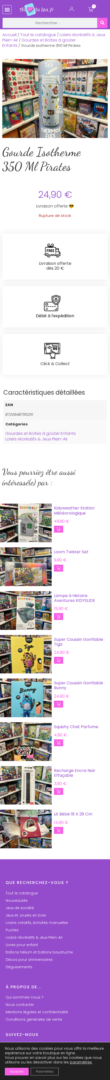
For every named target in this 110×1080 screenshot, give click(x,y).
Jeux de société (20, 907)
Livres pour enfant (22, 944)
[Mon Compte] (71, 10)
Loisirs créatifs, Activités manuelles (37, 922)
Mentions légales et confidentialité (37, 1012)
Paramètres (44, 1071)
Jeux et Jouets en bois (26, 915)
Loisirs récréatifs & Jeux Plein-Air (36, 439)
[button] (7, 9)
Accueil (9, 35)
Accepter (17, 1071)
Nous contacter (20, 1004)
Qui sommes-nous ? (24, 997)
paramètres (81, 1062)
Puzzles (12, 930)
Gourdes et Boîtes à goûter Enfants (39, 42)
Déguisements (19, 967)
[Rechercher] (102, 23)
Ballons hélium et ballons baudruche (39, 952)
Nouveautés (17, 900)
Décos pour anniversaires (29, 959)
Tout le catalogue (38, 35)
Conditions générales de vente (34, 1019)
